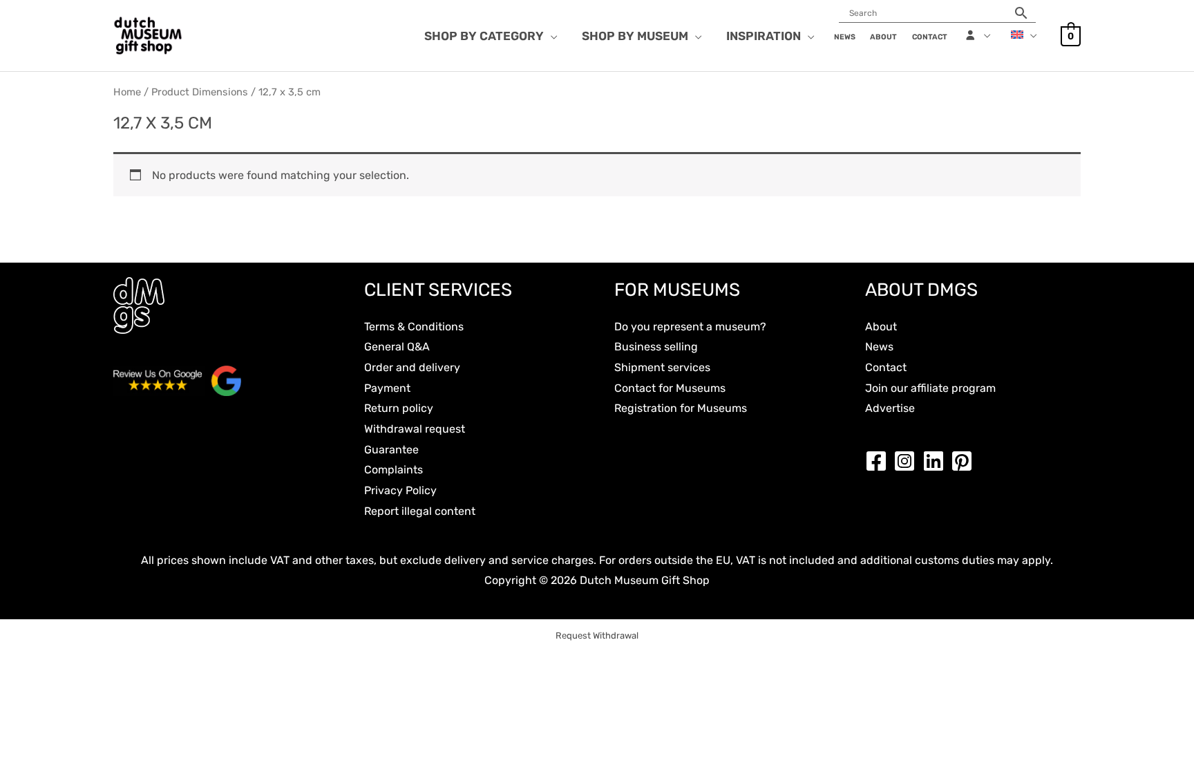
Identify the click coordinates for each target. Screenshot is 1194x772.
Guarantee (391, 449)
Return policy (398, 408)
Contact (886, 367)
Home (127, 92)
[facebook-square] (879, 461)
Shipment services (662, 367)
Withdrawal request (414, 428)
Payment (387, 388)
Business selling (656, 346)
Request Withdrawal (597, 635)
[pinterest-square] (965, 461)
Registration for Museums (680, 408)
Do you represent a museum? (690, 326)
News (879, 346)
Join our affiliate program (930, 388)
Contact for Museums (670, 388)
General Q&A (397, 346)
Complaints (393, 469)
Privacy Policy (400, 490)
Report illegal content (419, 511)
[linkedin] (936, 461)
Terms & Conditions (414, 326)
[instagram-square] (907, 461)
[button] (551, 36)
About (881, 326)
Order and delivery (412, 367)
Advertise (890, 408)
